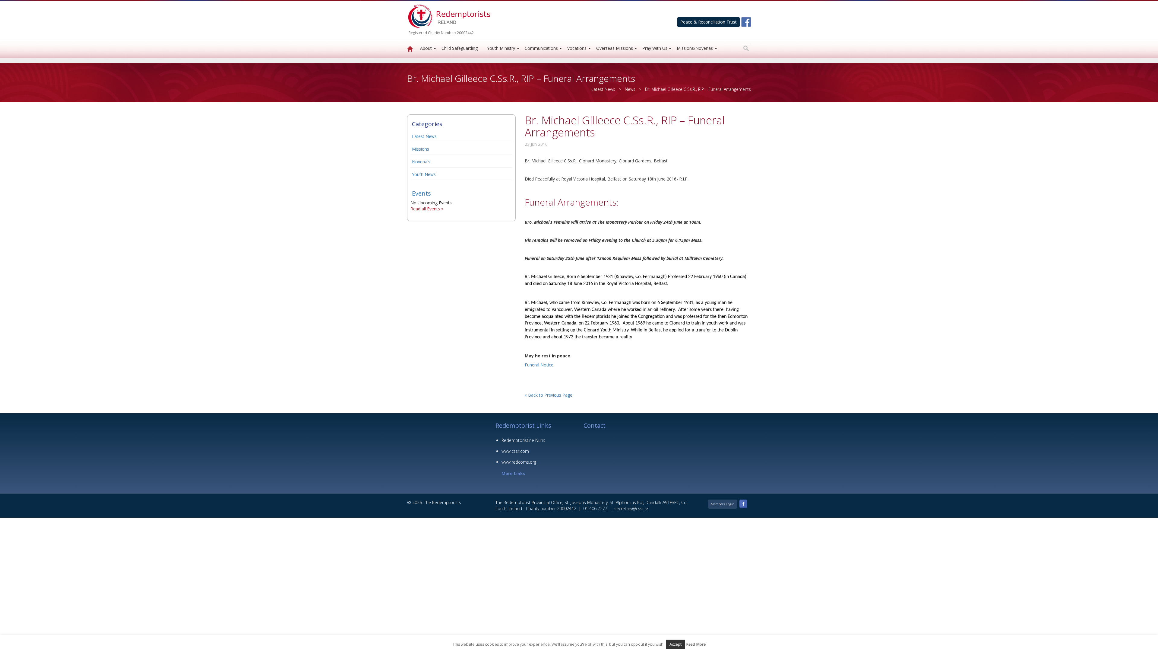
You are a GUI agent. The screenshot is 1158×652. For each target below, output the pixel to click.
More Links (513, 473)
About (426, 48)
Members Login (722, 504)
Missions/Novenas (695, 48)
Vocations (577, 48)
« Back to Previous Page (548, 395)
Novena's (421, 162)
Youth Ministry (501, 48)
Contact (595, 425)
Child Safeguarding (459, 48)
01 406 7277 (595, 508)
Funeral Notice (539, 365)
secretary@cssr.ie (631, 508)
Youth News (424, 174)
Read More (696, 644)
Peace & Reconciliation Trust (708, 22)
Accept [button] (675, 644)
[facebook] (746, 21)
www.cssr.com (515, 451)
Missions (420, 149)
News (630, 89)
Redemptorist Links (523, 425)
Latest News (424, 136)
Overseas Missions (614, 48)
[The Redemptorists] (410, 49)
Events (421, 193)
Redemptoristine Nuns (523, 440)
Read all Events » (426, 209)
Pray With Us (654, 48)
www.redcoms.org (518, 462)
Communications (541, 48)
